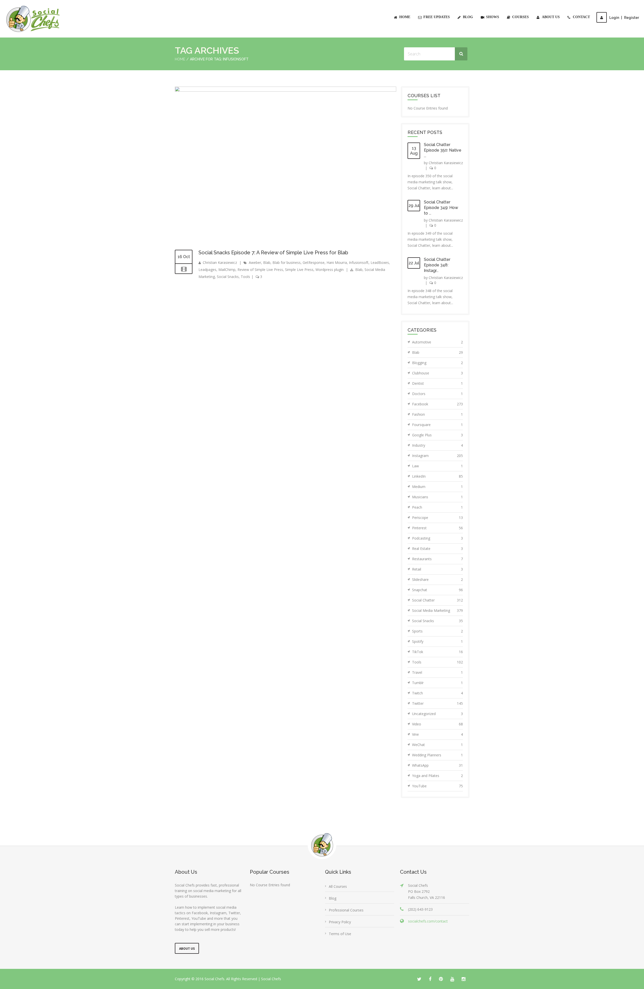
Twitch (437, 693)
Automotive (437, 342)
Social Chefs (271, 978)
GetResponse (314, 262)
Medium (437, 486)
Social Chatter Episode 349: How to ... (441, 208)
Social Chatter (437, 600)
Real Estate (437, 548)
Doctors (437, 393)
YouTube (437, 786)
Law (437, 466)
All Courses (338, 886)
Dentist (437, 383)
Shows (492, 17)
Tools (245, 276)
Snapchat (437, 589)
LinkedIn (437, 476)
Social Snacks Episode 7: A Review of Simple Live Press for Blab (273, 253)
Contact (581, 17)
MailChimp (226, 269)
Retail (437, 569)
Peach (437, 507)
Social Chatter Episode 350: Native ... (442, 150)
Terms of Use (340, 933)
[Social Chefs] (33, 19)
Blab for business (286, 262)
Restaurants (437, 558)
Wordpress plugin (329, 269)
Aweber (255, 262)
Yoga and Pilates (437, 775)
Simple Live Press (299, 269)
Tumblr (437, 682)
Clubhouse (437, 373)
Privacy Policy (340, 922)
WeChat (437, 744)
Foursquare (437, 424)
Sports (437, 631)
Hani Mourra (337, 262)
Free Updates (436, 17)
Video (437, 724)
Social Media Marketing (437, 610)
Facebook (437, 404)
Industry (437, 445)
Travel (437, 672)
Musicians (437, 496)
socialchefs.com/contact (428, 921)
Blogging (437, 362)
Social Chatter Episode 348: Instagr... (437, 265)
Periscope (437, 517)
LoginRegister (624, 18)
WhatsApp (437, 765)
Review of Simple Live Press (260, 269)
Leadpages (207, 269)
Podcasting (437, 538)
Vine (437, 734)
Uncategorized (437, 713)
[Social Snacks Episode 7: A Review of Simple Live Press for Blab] (285, 90)
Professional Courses (346, 910)
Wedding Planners (437, 755)
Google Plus (437, 435)
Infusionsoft (359, 262)
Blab (266, 262)
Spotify (437, 641)
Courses (520, 17)
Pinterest (437, 527)
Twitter (437, 703)
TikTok (437, 651)
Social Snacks (228, 276)
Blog (468, 17)
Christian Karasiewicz (220, 262)
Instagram (437, 455)
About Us (551, 17)
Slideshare (437, 579)
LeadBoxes (380, 262)
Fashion (437, 414)
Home (404, 17)
